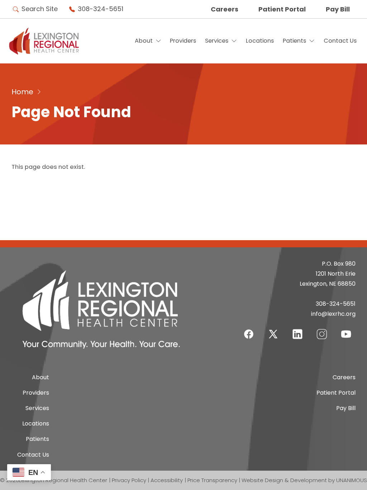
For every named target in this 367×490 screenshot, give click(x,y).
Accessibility (167, 480)
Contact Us (340, 41)
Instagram (321, 329)
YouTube (346, 329)
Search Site (40, 8)
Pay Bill (338, 9)
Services (216, 41)
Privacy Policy (129, 480)
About (144, 41)
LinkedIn (297, 329)
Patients (294, 41)
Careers (224, 9)
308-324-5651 (100, 8)
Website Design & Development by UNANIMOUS (304, 480)
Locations (260, 41)
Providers (183, 41)
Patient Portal (282, 9)
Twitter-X (273, 333)
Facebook (248, 329)
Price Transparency (212, 480)
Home (22, 92)
